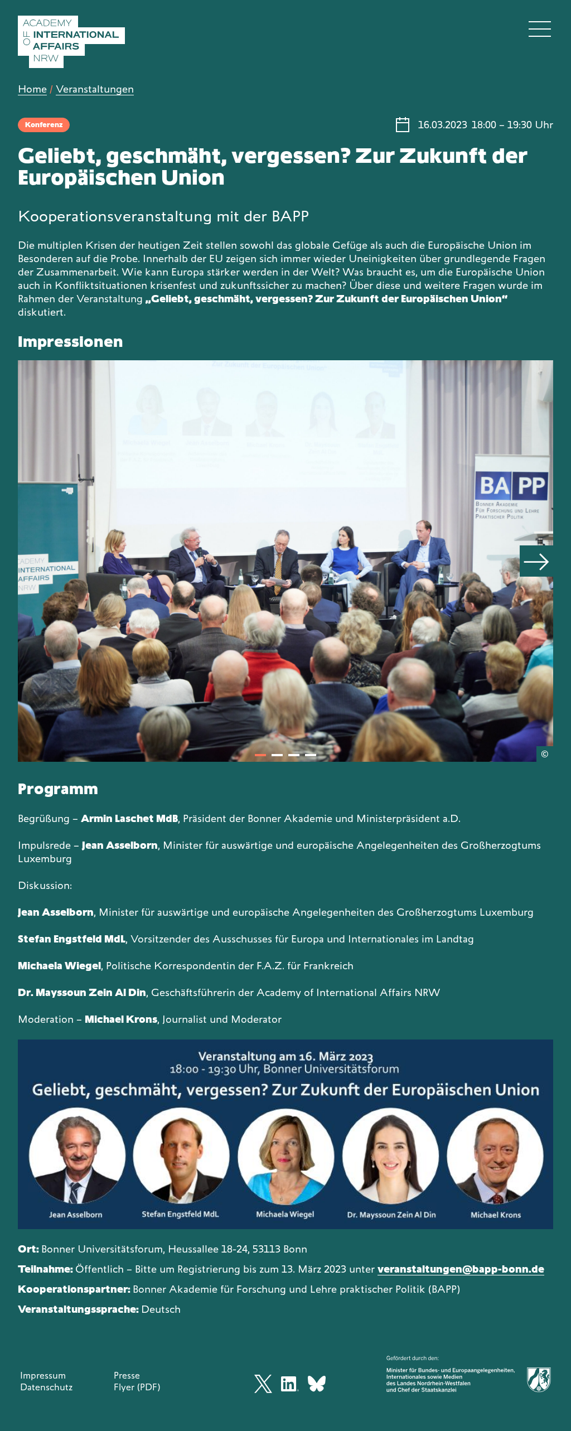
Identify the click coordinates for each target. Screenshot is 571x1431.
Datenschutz (46, 1387)
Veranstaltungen (95, 88)
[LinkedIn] (290, 1383)
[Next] (536, 561)
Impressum (43, 1375)
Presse (127, 1375)
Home (32, 88)
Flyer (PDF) (137, 1387)
